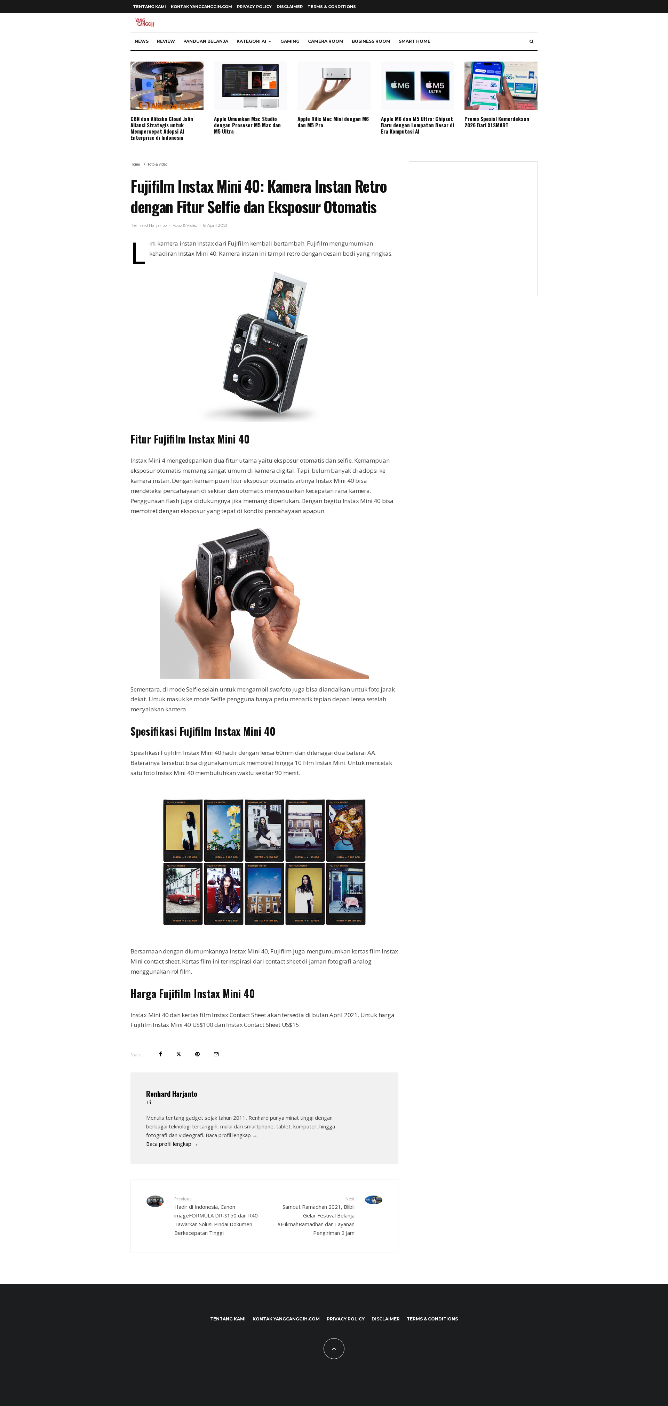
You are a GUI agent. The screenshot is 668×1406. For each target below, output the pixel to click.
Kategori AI (251, 41)
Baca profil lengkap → (172, 1143)
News (142, 41)
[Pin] (197, 1054)
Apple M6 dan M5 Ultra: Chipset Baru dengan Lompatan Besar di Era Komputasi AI (417, 124)
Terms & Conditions (332, 6)
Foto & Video (185, 225)
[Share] (160, 1054)
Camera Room (325, 41)
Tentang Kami (149, 6)
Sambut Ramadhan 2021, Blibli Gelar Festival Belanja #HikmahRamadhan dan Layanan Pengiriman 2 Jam (316, 1216)
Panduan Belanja (205, 41)
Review (166, 41)
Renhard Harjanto (148, 225)
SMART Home (414, 41)
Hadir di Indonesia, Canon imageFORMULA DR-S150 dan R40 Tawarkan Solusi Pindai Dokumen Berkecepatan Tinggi (216, 1216)
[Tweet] (178, 1054)
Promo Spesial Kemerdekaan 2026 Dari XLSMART (496, 121)
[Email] (216, 1054)
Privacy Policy (254, 6)
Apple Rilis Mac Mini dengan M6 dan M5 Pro (333, 121)
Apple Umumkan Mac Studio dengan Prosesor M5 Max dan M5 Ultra (247, 124)
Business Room (371, 41)
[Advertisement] (473, 233)
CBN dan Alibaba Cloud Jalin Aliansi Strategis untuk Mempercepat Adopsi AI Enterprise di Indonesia (161, 128)
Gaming (290, 41)
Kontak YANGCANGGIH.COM (201, 6)
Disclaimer (290, 6)
